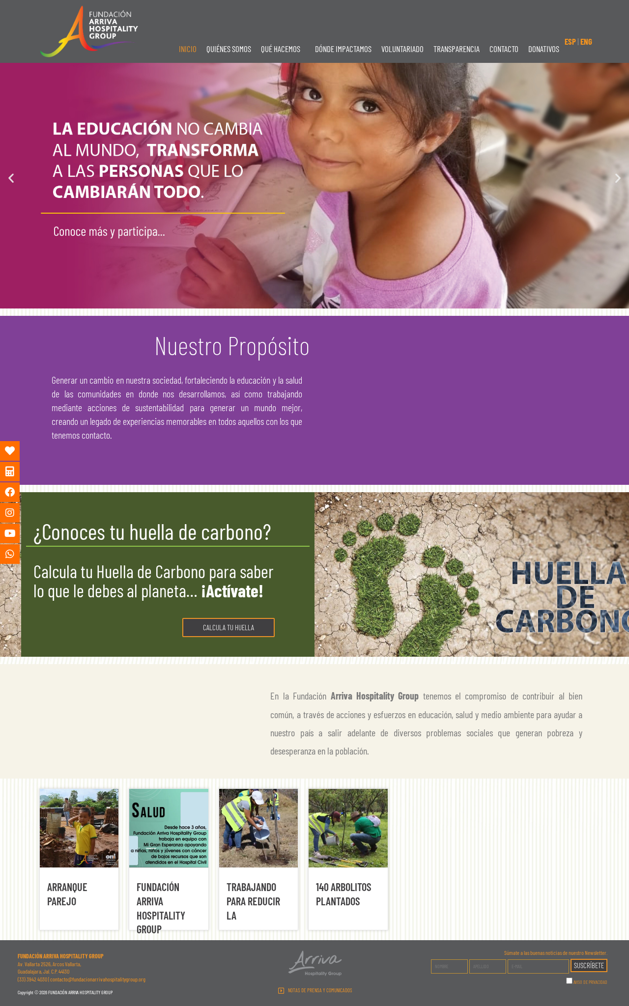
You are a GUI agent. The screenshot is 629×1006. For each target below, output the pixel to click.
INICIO (188, 49)
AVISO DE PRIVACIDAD (590, 982)
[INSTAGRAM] (17, 513)
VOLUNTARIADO (402, 49)
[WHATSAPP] (17, 554)
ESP (570, 41)
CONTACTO (503, 49)
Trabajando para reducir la (253, 900)
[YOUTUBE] (17, 533)
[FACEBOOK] (17, 492)
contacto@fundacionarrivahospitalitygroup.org (97, 979)
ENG (586, 41)
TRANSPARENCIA (456, 49)
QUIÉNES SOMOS (228, 49)
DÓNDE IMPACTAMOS (343, 49)
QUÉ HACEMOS (280, 49)
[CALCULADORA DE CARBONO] (17, 471)
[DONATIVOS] (17, 451)
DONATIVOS (543, 49)
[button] (283, 49)
